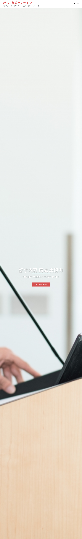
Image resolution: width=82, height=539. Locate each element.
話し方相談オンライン (17, 2)
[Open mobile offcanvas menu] (78, 4)
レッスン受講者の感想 (41, 284)
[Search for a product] (74, 4)
